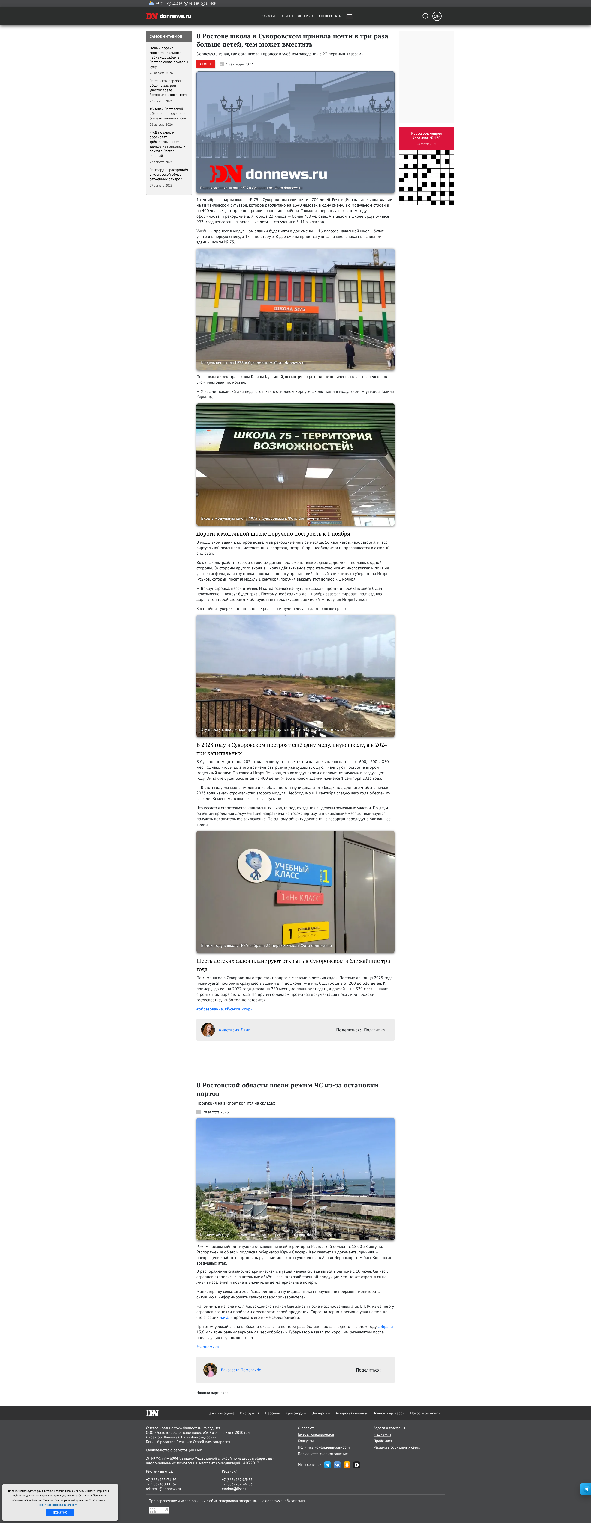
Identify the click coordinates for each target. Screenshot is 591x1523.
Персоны (272, 1413)
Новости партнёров (388, 1413)
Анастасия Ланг (234, 1030)
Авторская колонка (351, 1413)
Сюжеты (286, 16)
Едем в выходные (219, 1413)
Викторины (321, 1413)
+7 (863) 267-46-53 (237, 1484)
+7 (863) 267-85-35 (237, 1479)
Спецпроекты (330, 16)
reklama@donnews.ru (163, 1488)
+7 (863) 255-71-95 (161, 1479)
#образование (209, 1009)
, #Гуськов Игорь (237, 1009)
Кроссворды (296, 1413)
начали (226, 1317)
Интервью (306, 16)
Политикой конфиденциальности (58, 1504)
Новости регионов (425, 1413)
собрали (385, 1326)
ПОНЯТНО (60, 1512)
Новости (267, 16)
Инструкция (249, 1413)
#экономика (207, 1346)
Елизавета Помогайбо (241, 1369)
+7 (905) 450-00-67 (161, 1484)
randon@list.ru (234, 1488)
